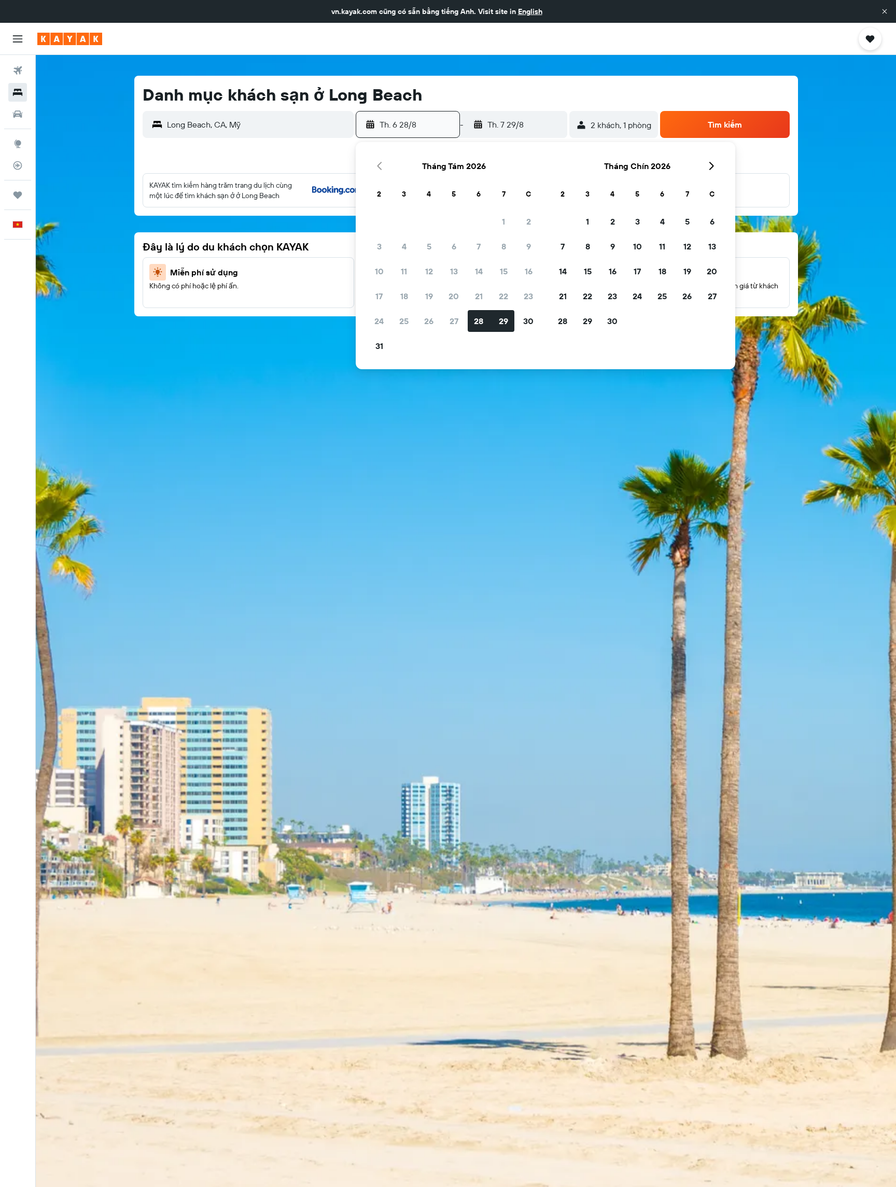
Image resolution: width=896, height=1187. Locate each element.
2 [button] (528, 221)
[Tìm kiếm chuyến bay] (17, 70)
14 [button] (479, 271)
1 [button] (503, 221)
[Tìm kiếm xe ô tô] (17, 114)
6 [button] (454, 246)
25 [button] (404, 321)
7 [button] (479, 246)
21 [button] (479, 296)
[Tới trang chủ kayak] (69, 39)
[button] (884, 11)
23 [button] (528, 296)
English (530, 11)
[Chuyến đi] (17, 195)
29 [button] (503, 321)
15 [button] (504, 271)
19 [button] (429, 296)
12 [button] (429, 271)
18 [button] (404, 296)
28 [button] (478, 321)
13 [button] (454, 271)
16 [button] (529, 271)
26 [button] (428, 321)
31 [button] (379, 346)
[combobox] (258, 124)
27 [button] (454, 321)
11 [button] (404, 271)
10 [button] (379, 271)
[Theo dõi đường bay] (17, 165)
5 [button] (429, 246)
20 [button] (454, 296)
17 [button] (379, 296)
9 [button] (528, 246)
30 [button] (528, 321)
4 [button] (404, 246)
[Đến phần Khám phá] (17, 143)
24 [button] (379, 321)
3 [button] (379, 246)
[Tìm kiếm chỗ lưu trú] (17, 92)
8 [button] (503, 246)
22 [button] (503, 296)
